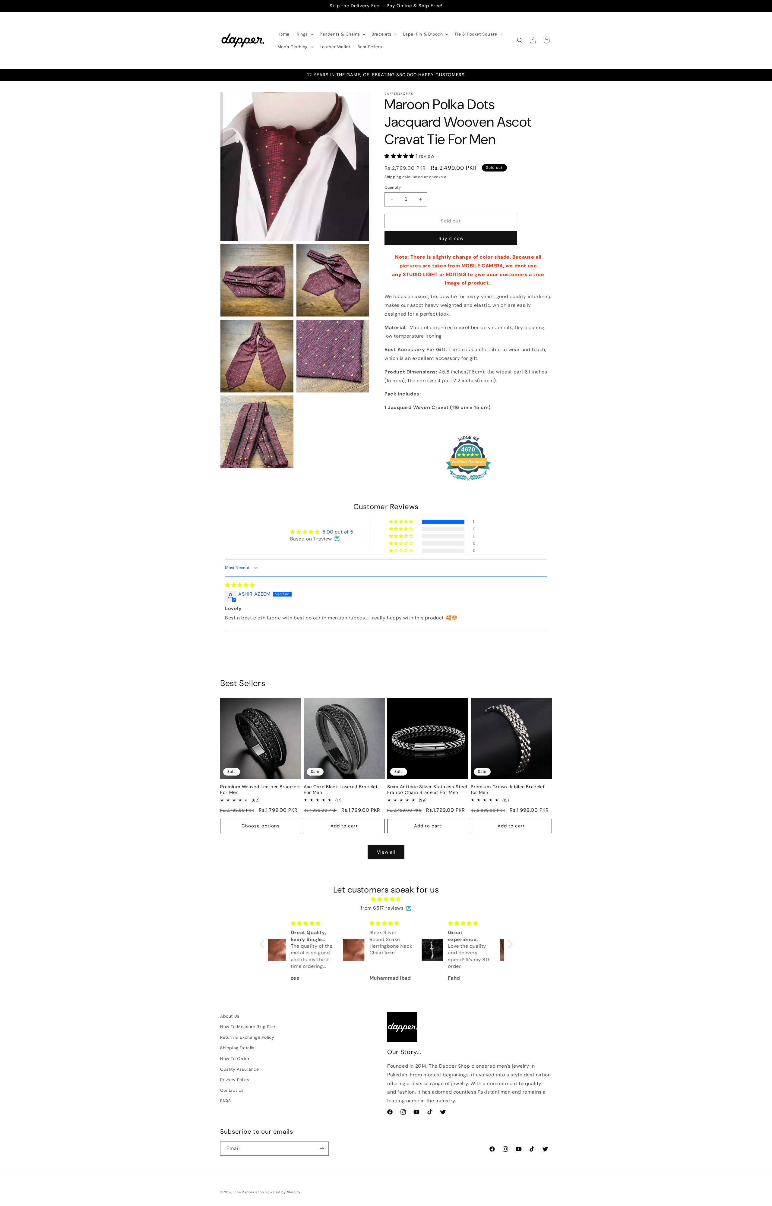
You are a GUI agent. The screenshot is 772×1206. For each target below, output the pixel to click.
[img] (240, 585)
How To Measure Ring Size (247, 1026)
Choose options (261, 826)
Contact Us (232, 1090)
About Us (229, 1016)
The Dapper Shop (249, 1192)
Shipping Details (237, 1047)
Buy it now (451, 238)
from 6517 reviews (382, 908)
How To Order (234, 1058)
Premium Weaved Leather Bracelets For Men (260, 789)
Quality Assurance (239, 1069)
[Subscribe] (321, 1148)
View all (386, 852)
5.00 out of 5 (337, 532)
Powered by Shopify (282, 1192)
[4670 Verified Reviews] (468, 481)
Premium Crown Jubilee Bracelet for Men (508, 789)
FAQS (225, 1101)
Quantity (392, 187)
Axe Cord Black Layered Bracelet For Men (341, 789)
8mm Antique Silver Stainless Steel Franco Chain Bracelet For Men (427, 789)
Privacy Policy (234, 1079)
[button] (304, 34)
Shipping (392, 177)
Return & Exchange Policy (247, 1037)
